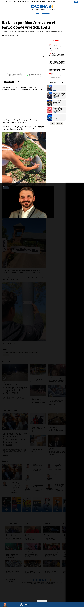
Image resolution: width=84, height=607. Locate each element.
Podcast (52, 123)
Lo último (56, 40)
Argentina (36, 9)
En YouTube (44, 1)
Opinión (19, 1)
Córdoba (42, 9)
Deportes (10, 1)
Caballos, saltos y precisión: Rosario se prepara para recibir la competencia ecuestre (57, 69)
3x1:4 (52, 44)
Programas (24, 1)
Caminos (15, 1)
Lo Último (31, 9)
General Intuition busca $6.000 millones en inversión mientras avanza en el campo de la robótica (57, 55)
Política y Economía (6, 19)
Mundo (53, 9)
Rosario (47, 9)
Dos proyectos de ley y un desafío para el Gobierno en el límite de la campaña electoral (57, 47)
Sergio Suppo (52, 50)
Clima (49, 1)
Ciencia (52, 73)
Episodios (54, 90)
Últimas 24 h (38, 1)
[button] (43, 56)
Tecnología (53, 53)
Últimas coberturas (31, 1)
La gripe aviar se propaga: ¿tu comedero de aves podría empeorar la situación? (56, 76)
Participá (76, 1)
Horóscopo (53, 1)
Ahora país (53, 60)
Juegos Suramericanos (55, 66)
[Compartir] (18, 82)
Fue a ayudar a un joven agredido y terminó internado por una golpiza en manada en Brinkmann (57, 62)
